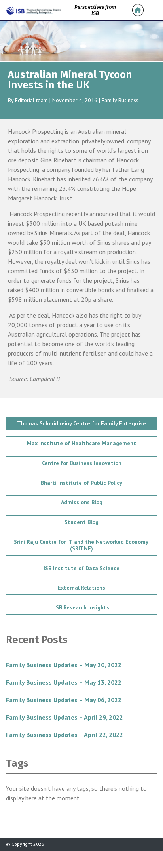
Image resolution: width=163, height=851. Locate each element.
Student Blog (81, 521)
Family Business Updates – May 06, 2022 (63, 700)
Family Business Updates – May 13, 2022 (63, 682)
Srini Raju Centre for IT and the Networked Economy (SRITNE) (82, 545)
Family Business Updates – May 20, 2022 (63, 665)
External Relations (81, 587)
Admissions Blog (81, 502)
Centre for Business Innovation (81, 462)
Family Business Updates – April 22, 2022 (64, 735)
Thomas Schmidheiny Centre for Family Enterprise (81, 423)
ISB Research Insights (81, 607)
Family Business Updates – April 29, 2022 (64, 717)
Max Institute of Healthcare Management (81, 443)
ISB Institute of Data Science (81, 568)
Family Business (120, 100)
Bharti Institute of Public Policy (81, 482)
